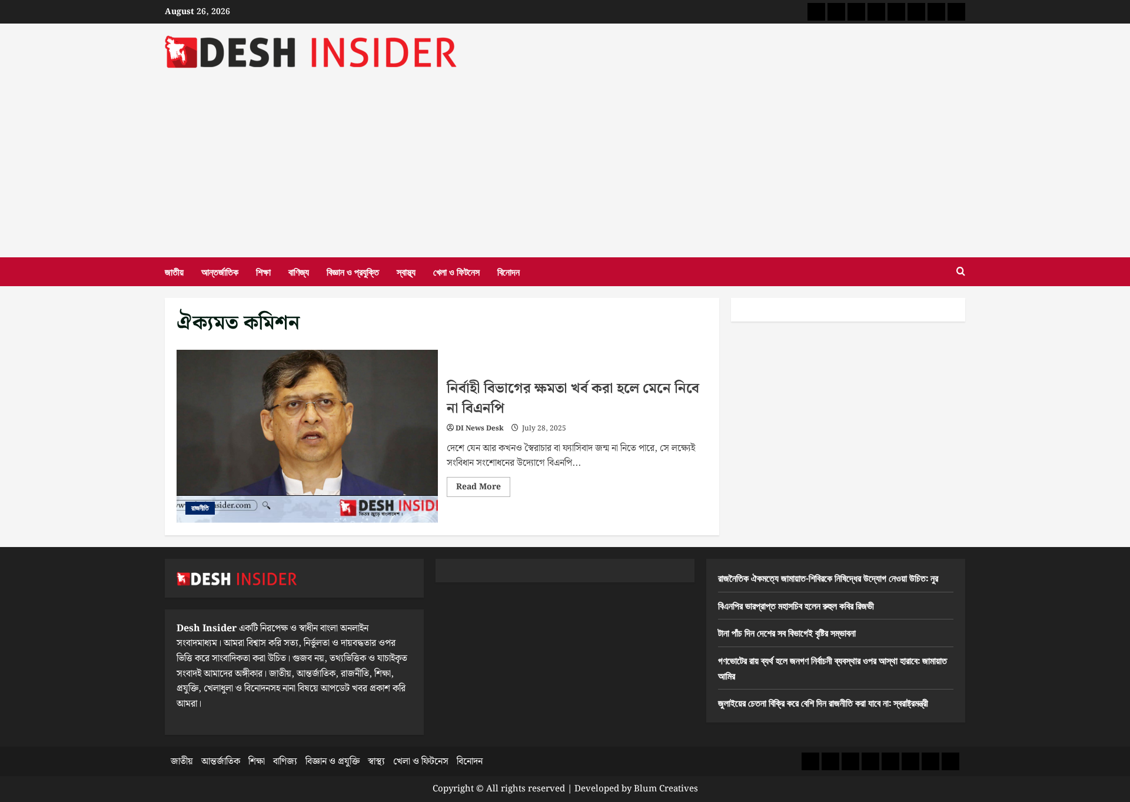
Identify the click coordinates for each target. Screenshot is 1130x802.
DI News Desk (480, 428)
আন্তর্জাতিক (219, 271)
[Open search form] (960, 272)
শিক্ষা (263, 271)
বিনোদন (508, 271)
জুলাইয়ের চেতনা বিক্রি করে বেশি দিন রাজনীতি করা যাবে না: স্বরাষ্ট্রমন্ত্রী (823, 702)
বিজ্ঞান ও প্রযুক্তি (353, 271)
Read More (483, 488)
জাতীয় (174, 271)
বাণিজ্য (298, 271)
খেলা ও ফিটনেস (456, 271)
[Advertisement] (565, 157)
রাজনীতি (200, 507)
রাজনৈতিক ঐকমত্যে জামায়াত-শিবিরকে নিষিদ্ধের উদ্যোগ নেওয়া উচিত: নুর (828, 578)
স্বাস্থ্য (406, 271)
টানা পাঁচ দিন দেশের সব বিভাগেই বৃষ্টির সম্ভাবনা (787, 632)
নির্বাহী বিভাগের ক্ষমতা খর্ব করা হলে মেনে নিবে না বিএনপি (307, 437)
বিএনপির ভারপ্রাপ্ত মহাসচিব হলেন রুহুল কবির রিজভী (796, 605)
